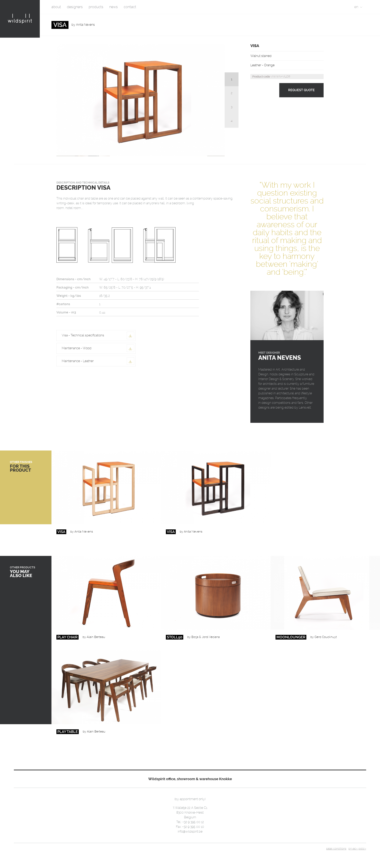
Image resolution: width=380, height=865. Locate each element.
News (113, 7)
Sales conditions (336, 848)
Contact (130, 7)
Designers (75, 7)
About (56, 7)
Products (96, 7)
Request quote (301, 90)
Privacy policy (357, 848)
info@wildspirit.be (190, 831)
